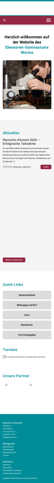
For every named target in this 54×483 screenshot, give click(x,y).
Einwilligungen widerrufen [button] (12, 473)
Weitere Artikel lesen (14, 260)
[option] (27, 155)
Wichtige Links (9, 444)
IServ (27, 315)
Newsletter (27, 324)
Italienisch (26, 167)
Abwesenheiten (27, 295)
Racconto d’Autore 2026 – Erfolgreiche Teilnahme (21, 142)
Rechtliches (8, 462)
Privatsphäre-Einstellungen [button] (12, 470)
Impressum (7, 465)
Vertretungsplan (27, 334)
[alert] (27, 357)
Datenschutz (7, 468)
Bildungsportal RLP (27, 305)
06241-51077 (10, 432)
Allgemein (17, 167)
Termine (6, 455)
